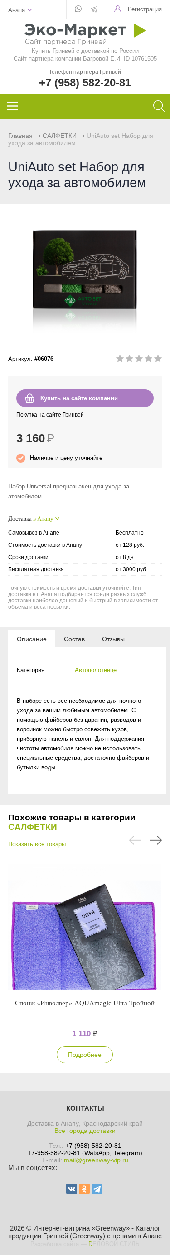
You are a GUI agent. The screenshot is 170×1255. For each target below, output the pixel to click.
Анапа (16, 10)
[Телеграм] (94, 10)
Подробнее (85, 1054)
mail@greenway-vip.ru (96, 1160)
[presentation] (32, 638)
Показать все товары (37, 844)
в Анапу (43, 518)
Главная (20, 135)
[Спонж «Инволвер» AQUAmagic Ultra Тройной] (84, 927)
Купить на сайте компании (79, 398)
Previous (135, 840)
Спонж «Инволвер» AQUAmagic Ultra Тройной (85, 1003)
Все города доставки (85, 1130)
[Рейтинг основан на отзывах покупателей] (139, 360)
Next (156, 840)
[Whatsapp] (78, 9)
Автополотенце (96, 670)
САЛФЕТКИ (60, 135)
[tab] (31, 639)
